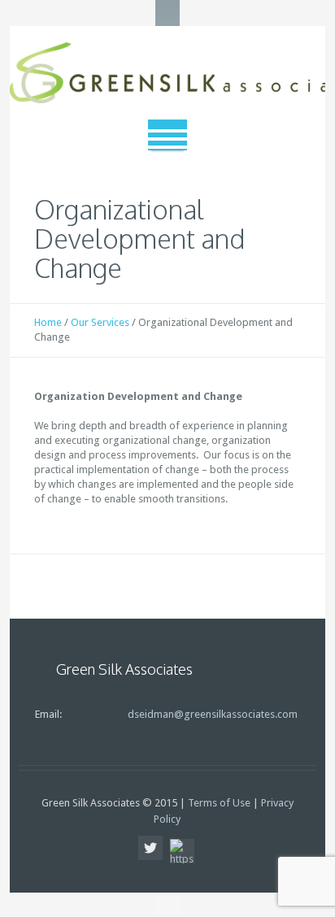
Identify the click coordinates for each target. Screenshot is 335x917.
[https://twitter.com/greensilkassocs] (150, 848)
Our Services (100, 322)
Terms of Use (219, 803)
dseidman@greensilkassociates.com (213, 714)
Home (48, 322)
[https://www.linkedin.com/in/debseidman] (182, 851)
